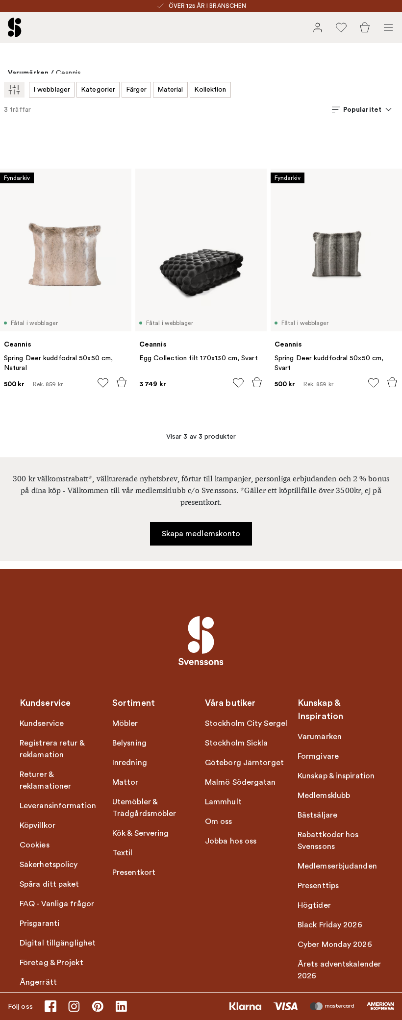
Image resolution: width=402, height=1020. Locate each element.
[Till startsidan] (15, 27)
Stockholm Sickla (236, 743)
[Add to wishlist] (103, 382)
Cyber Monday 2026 (335, 944)
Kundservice (42, 723)
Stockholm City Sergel (246, 723)
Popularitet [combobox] (362, 109)
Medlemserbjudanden (337, 866)
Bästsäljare (317, 815)
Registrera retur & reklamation (52, 749)
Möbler (125, 723)
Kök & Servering (140, 833)
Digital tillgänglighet (58, 943)
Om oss (218, 821)
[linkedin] (121, 1006)
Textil (122, 852)
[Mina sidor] (317, 27)
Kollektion (210, 89)
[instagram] (74, 1006)
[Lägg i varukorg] (121, 382)
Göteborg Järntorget (244, 762)
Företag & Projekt (51, 962)
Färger (136, 89)
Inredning (129, 762)
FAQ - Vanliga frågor (57, 903)
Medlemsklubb (324, 795)
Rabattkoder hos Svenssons (328, 840)
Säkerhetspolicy (49, 864)
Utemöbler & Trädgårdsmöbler (144, 807)
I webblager (51, 89)
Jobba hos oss (230, 841)
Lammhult (223, 801)
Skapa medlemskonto (201, 533)
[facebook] (50, 1006)
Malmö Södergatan (240, 782)
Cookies (35, 845)
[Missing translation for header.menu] (388, 27)
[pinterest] (97, 1006)
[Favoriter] (341, 27)
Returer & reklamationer (45, 780)
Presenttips (318, 885)
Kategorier (98, 89)
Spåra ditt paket (49, 884)
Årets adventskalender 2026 (339, 970)
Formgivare (318, 756)
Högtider (314, 905)
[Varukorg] (365, 27)
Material (170, 89)
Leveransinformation (58, 805)
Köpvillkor (37, 825)
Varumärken (28, 72)
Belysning (129, 743)
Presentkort (133, 872)
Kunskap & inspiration (336, 775)
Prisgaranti (39, 923)
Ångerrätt (38, 982)
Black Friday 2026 (330, 924)
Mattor (125, 782)
